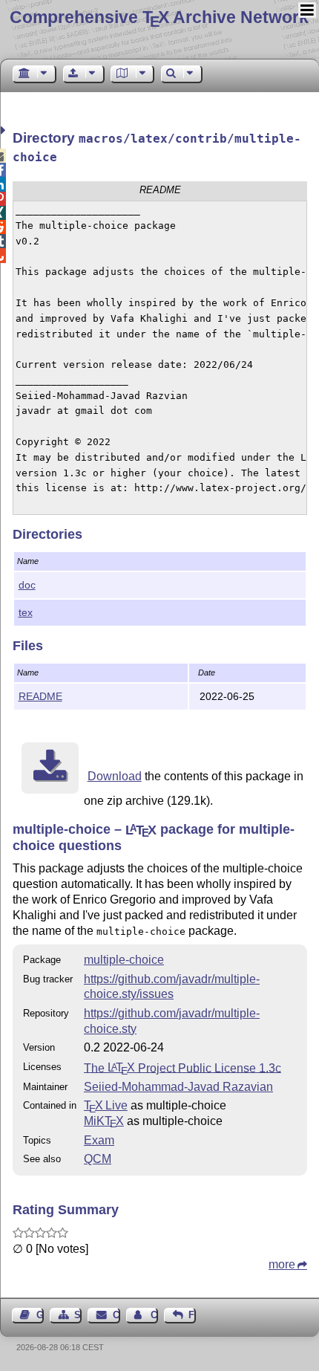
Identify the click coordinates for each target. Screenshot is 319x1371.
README (40, 696)
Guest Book (40, 1314)
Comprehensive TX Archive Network (159, 17)
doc (27, 585)
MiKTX (104, 1121)
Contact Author (154, 1314)
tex (26, 612)
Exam (99, 1140)
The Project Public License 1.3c (182, 1067)
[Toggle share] (5, 130)
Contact (116, 1314)
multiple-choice (124, 959)
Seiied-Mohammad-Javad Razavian (178, 1086)
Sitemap (78, 1314)
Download (115, 776)
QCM (97, 1159)
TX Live (106, 1105)
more (282, 1264)
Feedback (192, 1314)
